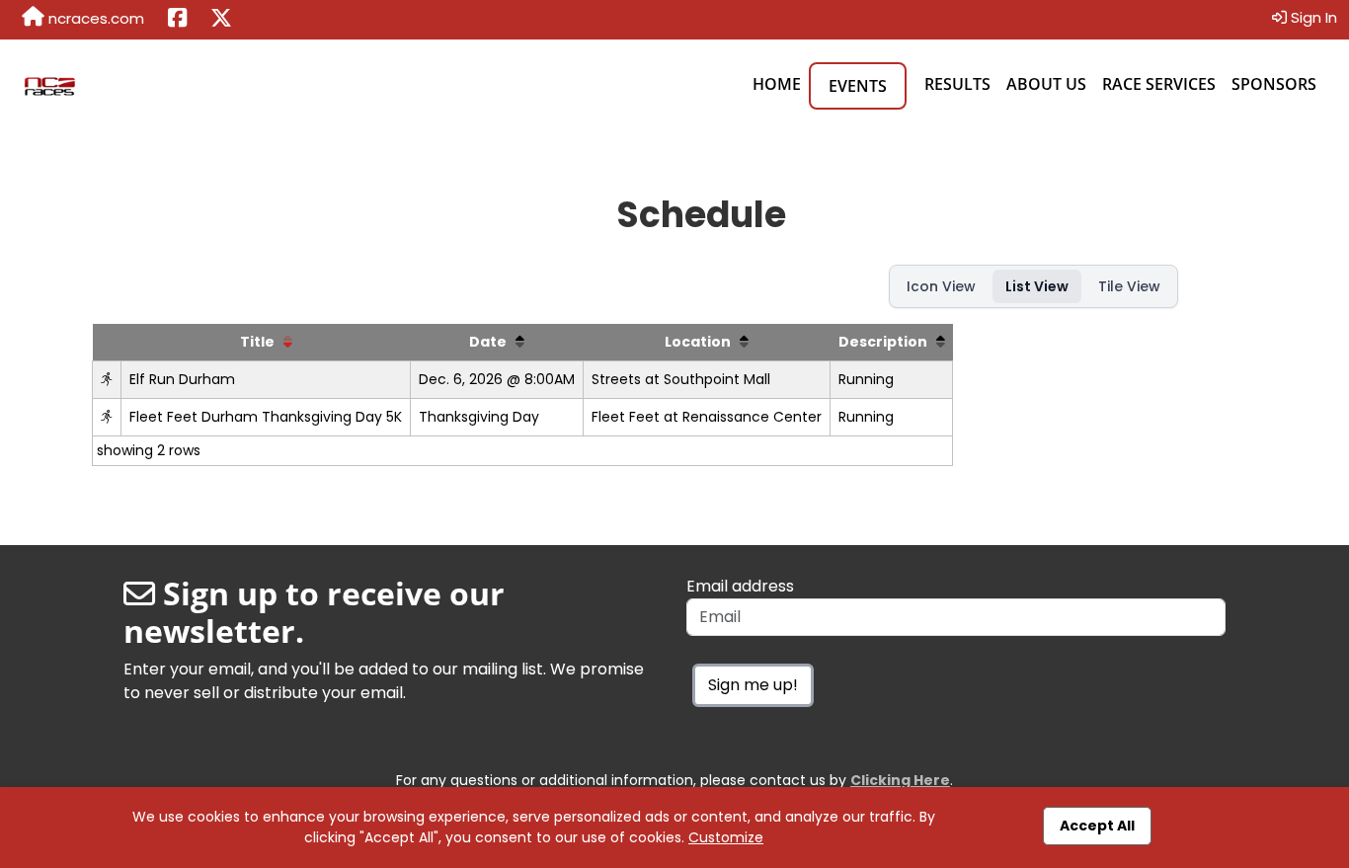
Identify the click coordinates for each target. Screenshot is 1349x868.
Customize (725, 837)
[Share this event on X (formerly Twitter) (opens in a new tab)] (221, 20)
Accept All (1097, 825)
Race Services (1159, 84)
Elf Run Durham (182, 379)
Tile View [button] (1129, 286)
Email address (740, 586)
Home (777, 84)
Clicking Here (900, 780)
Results (957, 84)
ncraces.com (94, 18)
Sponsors (1273, 84)
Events (858, 86)
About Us (1046, 84)
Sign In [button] (1312, 17)
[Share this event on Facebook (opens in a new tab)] (177, 20)
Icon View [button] (941, 286)
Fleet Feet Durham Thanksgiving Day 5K (265, 417)
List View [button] (1037, 286)
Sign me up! (753, 684)
